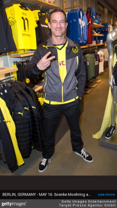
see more (106, 194)
